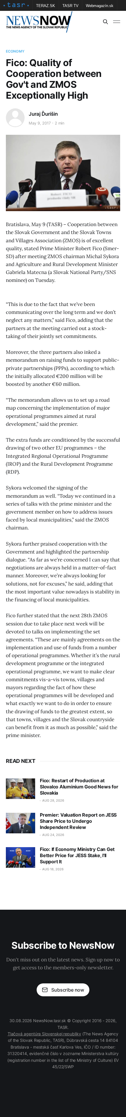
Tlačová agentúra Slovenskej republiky (44, 1033)
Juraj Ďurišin (43, 114)
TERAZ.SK (45, 6)
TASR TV (70, 6)
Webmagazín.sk (99, 6)
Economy (15, 51)
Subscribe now (67, 990)
